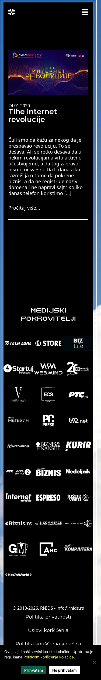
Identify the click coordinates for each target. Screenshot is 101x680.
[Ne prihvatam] (94, 662)
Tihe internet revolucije (32, 115)
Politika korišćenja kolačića (48, 644)
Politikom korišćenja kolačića (48, 657)
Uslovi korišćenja (48, 630)
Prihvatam (33, 670)
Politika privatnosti (48, 617)
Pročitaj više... (24, 207)
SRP (66, 11)
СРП (56, 11)
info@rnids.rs (70, 608)
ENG (57, 15)
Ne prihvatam (64, 670)
